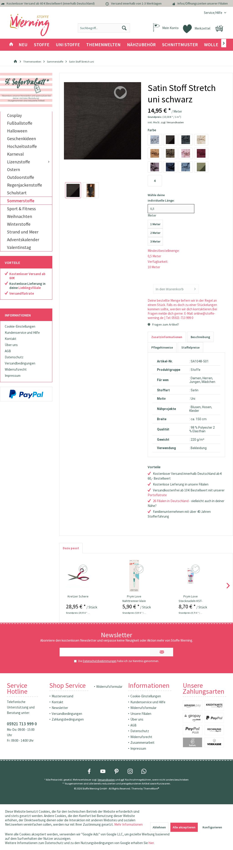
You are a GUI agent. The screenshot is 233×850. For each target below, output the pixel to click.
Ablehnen (159, 827)
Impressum (12, 375)
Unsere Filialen (140, 713)
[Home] (11, 45)
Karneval (15, 154)
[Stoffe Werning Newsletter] (26, 90)
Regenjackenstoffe (24, 185)
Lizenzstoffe (18, 161)
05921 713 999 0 (22, 723)
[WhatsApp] (143, 771)
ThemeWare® (151, 788)
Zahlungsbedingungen (68, 719)
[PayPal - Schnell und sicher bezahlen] (26, 394)
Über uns (11, 345)
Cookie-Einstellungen (20, 326)
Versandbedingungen (20, 363)
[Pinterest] (116, 771)
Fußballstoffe (19, 123)
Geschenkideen (21, 138)
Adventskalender (23, 239)
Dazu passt (71, 548)
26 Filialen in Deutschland (171, 501)
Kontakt (10, 338)
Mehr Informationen (128, 824)
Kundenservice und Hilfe (22, 332)
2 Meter (155, 233)
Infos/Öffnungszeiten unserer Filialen (202, 3)
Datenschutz (14, 357)
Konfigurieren (212, 827)
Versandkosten (106, 779)
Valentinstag (19, 247)
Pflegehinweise (162, 347)
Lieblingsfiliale (29, 288)
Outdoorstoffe (20, 177)
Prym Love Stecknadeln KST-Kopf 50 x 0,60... (190, 598)
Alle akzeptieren (184, 827)
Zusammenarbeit (142, 742)
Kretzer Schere (78, 596)
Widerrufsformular (109, 686)
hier (151, 843)
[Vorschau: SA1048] (73, 190)
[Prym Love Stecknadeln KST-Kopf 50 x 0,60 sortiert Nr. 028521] (190, 576)
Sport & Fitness (21, 208)
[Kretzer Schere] (78, 576)
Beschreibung (200, 337)
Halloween (17, 131)
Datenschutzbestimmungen (99, 661)
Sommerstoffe (20, 200)
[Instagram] (130, 771)
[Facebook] (89, 771)
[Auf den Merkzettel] (84, 569)
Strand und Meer (22, 232)
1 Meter (155, 224)
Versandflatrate (21, 293)
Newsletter (60, 708)
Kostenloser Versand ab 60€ (27, 276)
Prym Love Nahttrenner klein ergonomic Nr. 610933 (134, 598)
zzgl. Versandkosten (172, 122)
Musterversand (62, 696)
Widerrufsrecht (16, 369)
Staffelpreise (190, 347)
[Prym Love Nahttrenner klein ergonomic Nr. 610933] (134, 576)
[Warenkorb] (219, 28)
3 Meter (155, 241)
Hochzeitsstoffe (22, 146)
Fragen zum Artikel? (165, 324)
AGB (8, 351)
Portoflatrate (157, 495)
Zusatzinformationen (166, 337)
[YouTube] (102, 771)
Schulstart (17, 192)
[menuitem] (213, 12)
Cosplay (14, 115)
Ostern (13, 169)
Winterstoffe (18, 224)
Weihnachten (19, 216)
